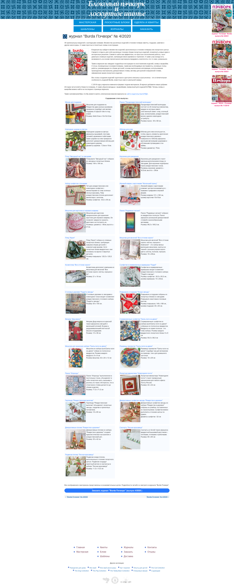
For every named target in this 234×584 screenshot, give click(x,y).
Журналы (128, 547)
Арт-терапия (125, 568)
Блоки (103, 551)
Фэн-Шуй (93, 568)
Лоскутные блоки (117, 22)
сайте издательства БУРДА (137, 94)
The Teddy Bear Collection (120, 570)
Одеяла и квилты (146, 22)
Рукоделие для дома (78, 568)
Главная (80, 547)
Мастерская (82, 551)
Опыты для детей (140, 568)
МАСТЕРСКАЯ (87, 22)
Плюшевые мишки (140, 570)
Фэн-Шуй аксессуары (108, 568)
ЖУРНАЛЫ (116, 29)
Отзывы (151, 551)
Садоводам (155, 570)
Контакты (152, 547)
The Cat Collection (158, 568)
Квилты (104, 547)
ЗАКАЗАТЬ (146, 29)
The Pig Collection (99, 570)
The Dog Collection (82, 570)
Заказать (128, 551)
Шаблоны (88, 29)
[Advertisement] (87, 519)
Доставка (128, 556)
